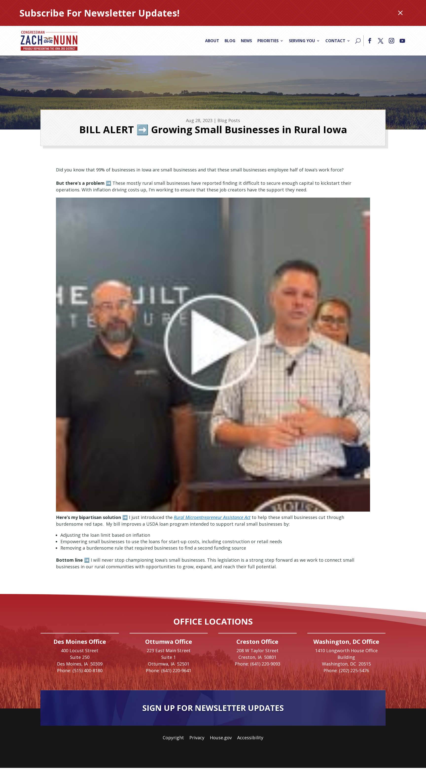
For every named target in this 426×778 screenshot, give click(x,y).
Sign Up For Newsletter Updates (213, 708)
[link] (49, 41)
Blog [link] (230, 40)
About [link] (212, 40)
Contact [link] (335, 40)
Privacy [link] (196, 738)
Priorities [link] (268, 40)
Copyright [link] (173, 738)
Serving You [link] (302, 40)
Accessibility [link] (250, 738)
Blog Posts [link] (228, 120)
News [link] (246, 40)
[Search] (358, 41)
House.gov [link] (221, 738)
